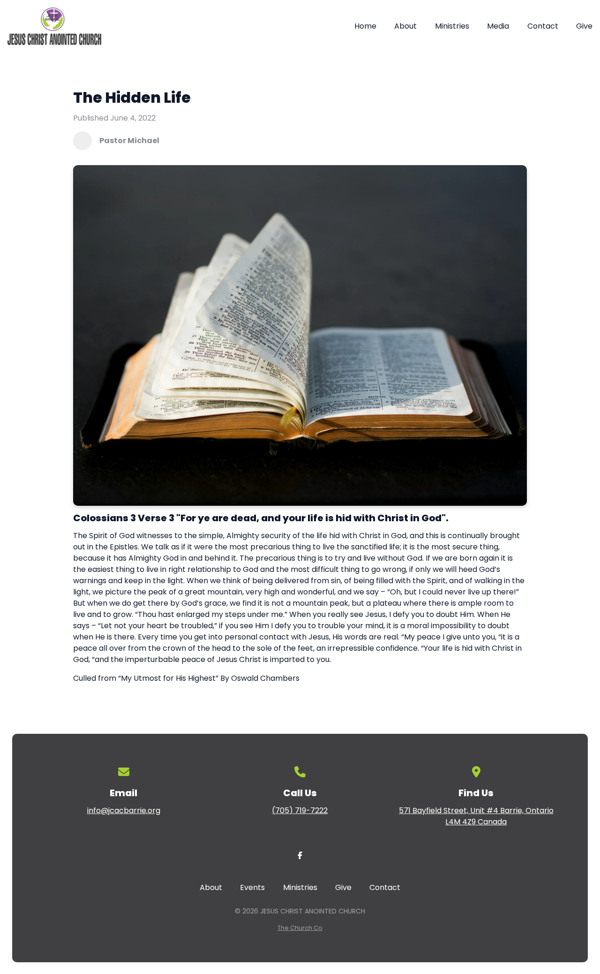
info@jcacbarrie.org (123, 810)
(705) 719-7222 (300, 810)
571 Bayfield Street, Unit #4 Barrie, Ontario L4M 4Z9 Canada (476, 816)
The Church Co (300, 928)
